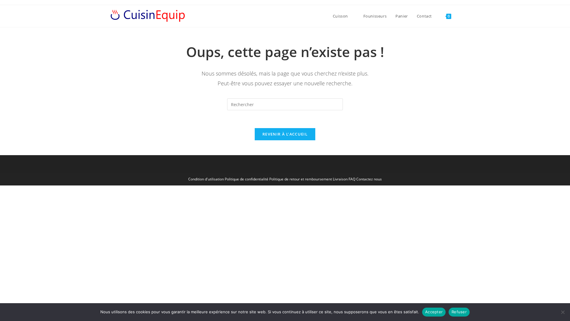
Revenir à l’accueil (285, 134)
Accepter (434, 311)
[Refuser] (563, 312)
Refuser (459, 311)
